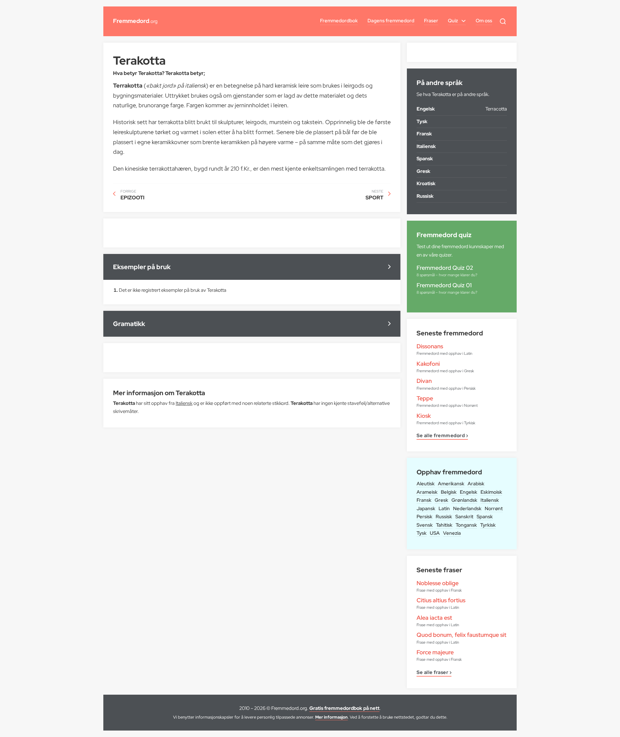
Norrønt (494, 508)
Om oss (484, 20)
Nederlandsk (467, 508)
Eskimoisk (491, 492)
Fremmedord (135, 21)
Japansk (426, 508)
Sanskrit (464, 516)
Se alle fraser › (434, 673)
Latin (444, 508)
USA (435, 533)
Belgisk (449, 492)
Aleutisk (426, 483)
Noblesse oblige (438, 583)
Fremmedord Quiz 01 (444, 285)
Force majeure (435, 652)
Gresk (441, 500)
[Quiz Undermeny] (463, 21)
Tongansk (466, 525)
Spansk (485, 516)
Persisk (424, 516)
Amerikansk (451, 483)
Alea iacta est (434, 617)
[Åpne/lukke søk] (503, 21)
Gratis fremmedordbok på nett (344, 708)
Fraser (431, 20)
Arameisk (427, 492)
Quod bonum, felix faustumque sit (461, 634)
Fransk (424, 500)
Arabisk (476, 483)
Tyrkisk (488, 525)
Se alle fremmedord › (442, 436)
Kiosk (424, 415)
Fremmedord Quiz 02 (445, 267)
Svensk (425, 525)
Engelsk (468, 492)
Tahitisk (444, 525)
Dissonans (430, 346)
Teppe (425, 398)
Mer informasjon (331, 717)
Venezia (452, 533)
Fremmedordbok (339, 20)
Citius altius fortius (441, 600)
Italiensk (489, 500)
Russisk (444, 516)
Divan (424, 380)
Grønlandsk (464, 500)
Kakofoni (428, 363)
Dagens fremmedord (390, 20)
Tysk (422, 533)
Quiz (453, 20)
